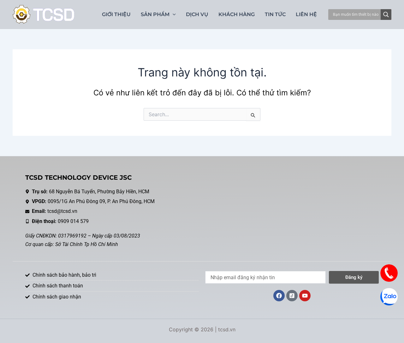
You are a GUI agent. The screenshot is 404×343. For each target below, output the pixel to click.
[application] (172, 14)
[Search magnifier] (386, 14)
